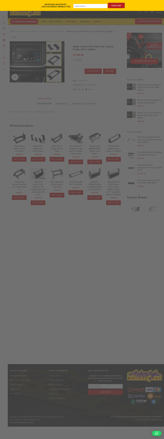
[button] (156, 433)
